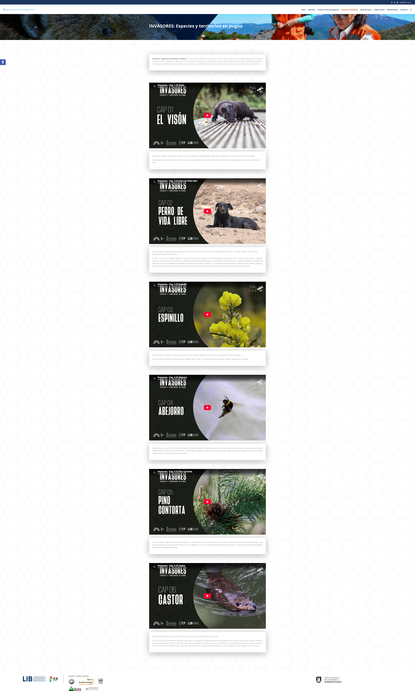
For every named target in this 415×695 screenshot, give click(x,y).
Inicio (304, 10)
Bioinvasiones (392, 10)
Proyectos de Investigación (328, 10)
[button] (3, 62)
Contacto (403, 10)
